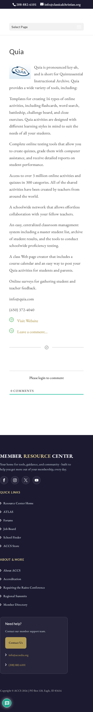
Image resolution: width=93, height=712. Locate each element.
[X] (26, 480)
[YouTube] (37, 480)
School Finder (11, 537)
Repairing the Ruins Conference (23, 587)
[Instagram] (15, 480)
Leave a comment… (32, 331)
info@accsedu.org (18, 655)
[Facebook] (4, 480)
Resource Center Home (17, 503)
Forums (7, 520)
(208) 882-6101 (16, 665)
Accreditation (11, 579)
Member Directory (14, 605)
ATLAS (7, 512)
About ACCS (11, 570)
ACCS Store (10, 546)
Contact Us (16, 643)
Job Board (8, 529)
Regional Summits (14, 596)
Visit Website (27, 320)
